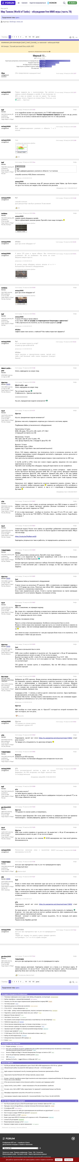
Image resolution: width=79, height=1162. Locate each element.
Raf (19, 157)
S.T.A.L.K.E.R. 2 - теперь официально (14, 1008)
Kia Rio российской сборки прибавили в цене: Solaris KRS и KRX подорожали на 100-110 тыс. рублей (33, 1065)
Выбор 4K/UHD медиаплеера (13, 1035)
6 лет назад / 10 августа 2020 (66, 242)
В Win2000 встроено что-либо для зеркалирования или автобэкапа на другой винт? (28, 1110)
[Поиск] (64, 3)
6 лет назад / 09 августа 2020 (66, 73)
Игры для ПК (4, 8)
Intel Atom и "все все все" (11, 1017)
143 (33, 37)
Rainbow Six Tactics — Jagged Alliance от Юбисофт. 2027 (22, 1059)
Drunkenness (22, 975)
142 (30, 37)
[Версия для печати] (70, 37)
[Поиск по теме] (73, 37)
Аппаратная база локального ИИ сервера (16, 1038)
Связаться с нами (8, 1152)
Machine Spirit (22, 871)
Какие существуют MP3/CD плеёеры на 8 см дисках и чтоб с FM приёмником (26, 1117)
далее (37, 37)
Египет (6, 1040)
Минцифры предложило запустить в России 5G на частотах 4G (22, 1092)
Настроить (68, 1160)
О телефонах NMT (9, 1108)
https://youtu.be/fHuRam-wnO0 (25, 536)
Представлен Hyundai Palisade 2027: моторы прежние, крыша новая (24, 1075)
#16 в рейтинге (5, 685)
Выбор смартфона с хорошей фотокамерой (17, 999)
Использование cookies (9, 1154)
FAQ (34, 1152)
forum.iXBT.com (41, 1157)
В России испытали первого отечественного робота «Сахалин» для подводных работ (29, 1082)
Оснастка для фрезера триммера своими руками (20, 1054)
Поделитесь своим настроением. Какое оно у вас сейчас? (21, 1013)
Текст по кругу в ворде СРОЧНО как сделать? (17, 1113)
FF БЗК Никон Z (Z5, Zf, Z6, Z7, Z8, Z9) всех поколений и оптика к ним (23, 1033)
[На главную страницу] (8, 3)
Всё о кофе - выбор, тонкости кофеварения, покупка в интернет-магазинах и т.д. (28, 1010)
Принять (58, 1160)
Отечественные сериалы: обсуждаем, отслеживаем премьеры (22, 1026)
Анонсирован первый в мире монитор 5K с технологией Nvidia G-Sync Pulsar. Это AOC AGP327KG (32, 1096)
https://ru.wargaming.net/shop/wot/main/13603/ (55, 738)
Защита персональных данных (37, 1154)
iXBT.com (6, 1157)
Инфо (75, 109)
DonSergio (13, 22)
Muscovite (21, 716)
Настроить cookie (22, 1154)
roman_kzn (19, 22)
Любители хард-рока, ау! (11, 1022)
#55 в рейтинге (5, 813)
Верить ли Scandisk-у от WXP (12, 1115)
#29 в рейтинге (5, 294)
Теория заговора (11, 1046)
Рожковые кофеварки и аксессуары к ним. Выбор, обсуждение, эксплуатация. (27, 997)
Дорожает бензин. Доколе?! (12, 1015)
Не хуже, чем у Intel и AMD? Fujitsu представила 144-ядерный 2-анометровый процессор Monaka (32, 1089)
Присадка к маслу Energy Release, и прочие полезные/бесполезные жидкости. (27, 1106)
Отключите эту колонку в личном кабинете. (14, 1127)
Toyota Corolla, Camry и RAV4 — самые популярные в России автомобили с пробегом (29, 1085)
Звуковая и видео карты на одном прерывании (18, 1124)
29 (44, 58)
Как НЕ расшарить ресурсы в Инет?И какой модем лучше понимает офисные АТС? (28, 1103)
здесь (17, 17)
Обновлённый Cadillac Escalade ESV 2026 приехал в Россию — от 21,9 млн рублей (27, 1068)
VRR (7, 1057)
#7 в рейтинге (5, 883)
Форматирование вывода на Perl (14, 1122)
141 (26, 37)
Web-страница (5, 890)
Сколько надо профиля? (11, 1031)
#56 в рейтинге (5, 508)
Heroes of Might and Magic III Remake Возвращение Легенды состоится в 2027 (28, 1052)
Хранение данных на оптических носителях (17, 1006)
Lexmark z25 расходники (11, 1119)
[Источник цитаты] (16, 166)
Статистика (39, 1152)
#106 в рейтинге (5, 417)
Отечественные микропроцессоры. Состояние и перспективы (22, 1024)
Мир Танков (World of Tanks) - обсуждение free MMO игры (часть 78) (36, 11)
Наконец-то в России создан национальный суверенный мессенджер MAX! (26, 1001)
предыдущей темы (34, 73)
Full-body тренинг (9, 1004)
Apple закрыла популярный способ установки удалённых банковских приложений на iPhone (31, 1071)
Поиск (30, 1152)
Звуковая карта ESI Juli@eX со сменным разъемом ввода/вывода (23, 1029)
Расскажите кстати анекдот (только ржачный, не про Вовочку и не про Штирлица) (28, 1019)
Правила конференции (20, 1152)
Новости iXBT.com (7, 1063)
